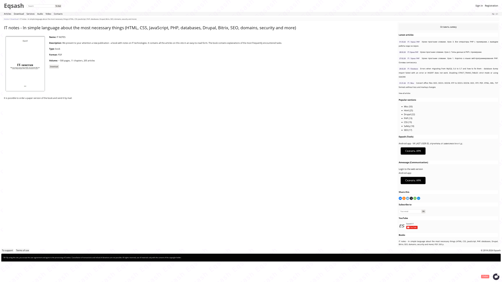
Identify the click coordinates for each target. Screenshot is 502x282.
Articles (7, 13)
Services (31, 13)
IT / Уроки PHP (414, 42)
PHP (406, 118)
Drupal (407, 114)
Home (6, 19)
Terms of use (22, 250)
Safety (407, 126)
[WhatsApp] (415, 198)
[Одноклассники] (404, 198)
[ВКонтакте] (400, 198)
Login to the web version (411, 169)
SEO (406, 130)
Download (19, 13)
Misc (406, 106)
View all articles (404, 93)
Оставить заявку (448, 26)
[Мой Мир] (418, 198)
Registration (491, 5)
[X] (411, 198)
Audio (40, 13)
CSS (406, 122)
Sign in (479, 5)
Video (48, 13)
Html (406, 110)
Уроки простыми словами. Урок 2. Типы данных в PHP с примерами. (451, 52)
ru (493, 13)
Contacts (58, 13)
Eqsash (14, 6)
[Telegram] (407, 198)
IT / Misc (411, 83)
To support (7, 250)
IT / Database (413, 69)
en (497, 13)
